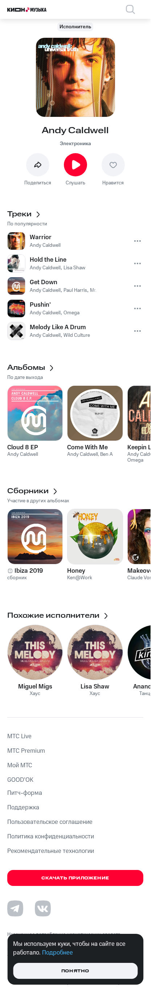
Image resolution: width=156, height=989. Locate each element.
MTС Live (19, 736)
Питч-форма (24, 793)
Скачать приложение (75, 878)
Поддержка (23, 807)
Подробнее (57, 952)
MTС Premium (26, 751)
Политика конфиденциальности (50, 836)
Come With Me (87, 447)
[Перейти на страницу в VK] (43, 908)
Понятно (75, 971)
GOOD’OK (20, 780)
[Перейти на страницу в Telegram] (15, 908)
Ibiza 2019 (29, 571)
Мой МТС (19, 765)
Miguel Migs (35, 686)
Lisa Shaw (95, 686)
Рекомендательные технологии (50, 851)
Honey (76, 571)
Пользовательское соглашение (50, 822)
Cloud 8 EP (22, 447)
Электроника (75, 143)
